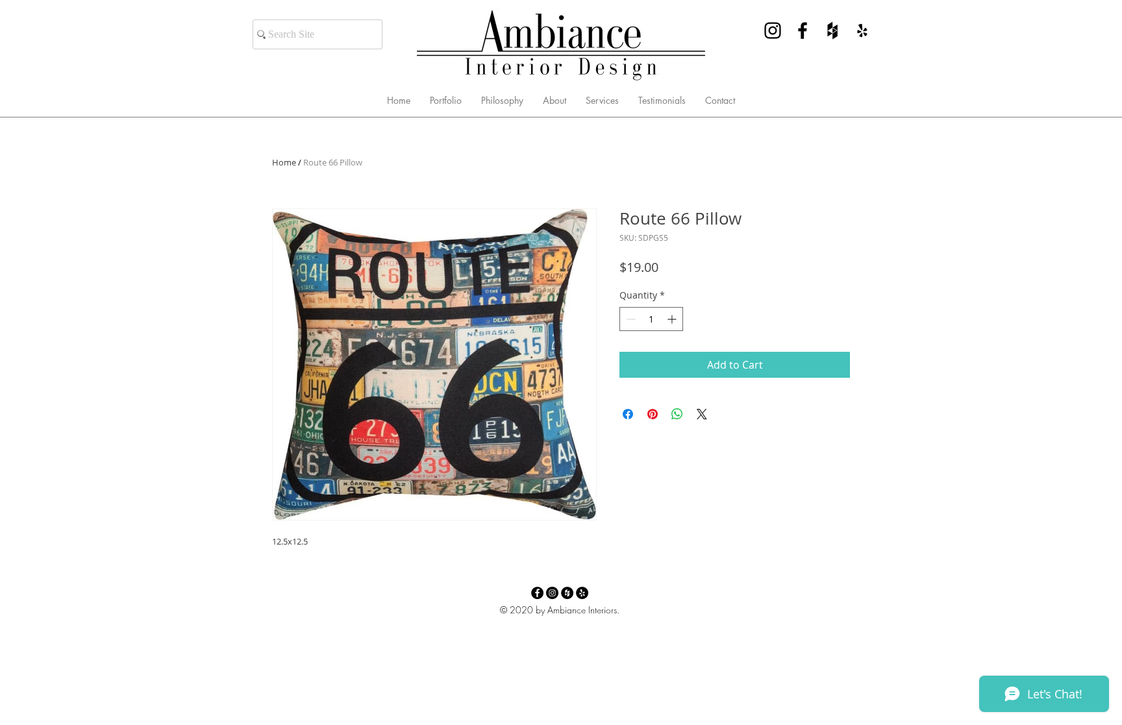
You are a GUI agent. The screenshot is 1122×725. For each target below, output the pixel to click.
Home (284, 162)
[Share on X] (702, 414)
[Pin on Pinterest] (652, 414)
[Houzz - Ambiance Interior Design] (832, 30)
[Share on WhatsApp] (677, 414)
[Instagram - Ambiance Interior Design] (773, 30)
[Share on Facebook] (628, 414)
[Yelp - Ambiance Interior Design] (862, 30)
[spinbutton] (651, 319)
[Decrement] (629, 319)
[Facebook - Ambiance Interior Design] (803, 30)
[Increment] (673, 319)
